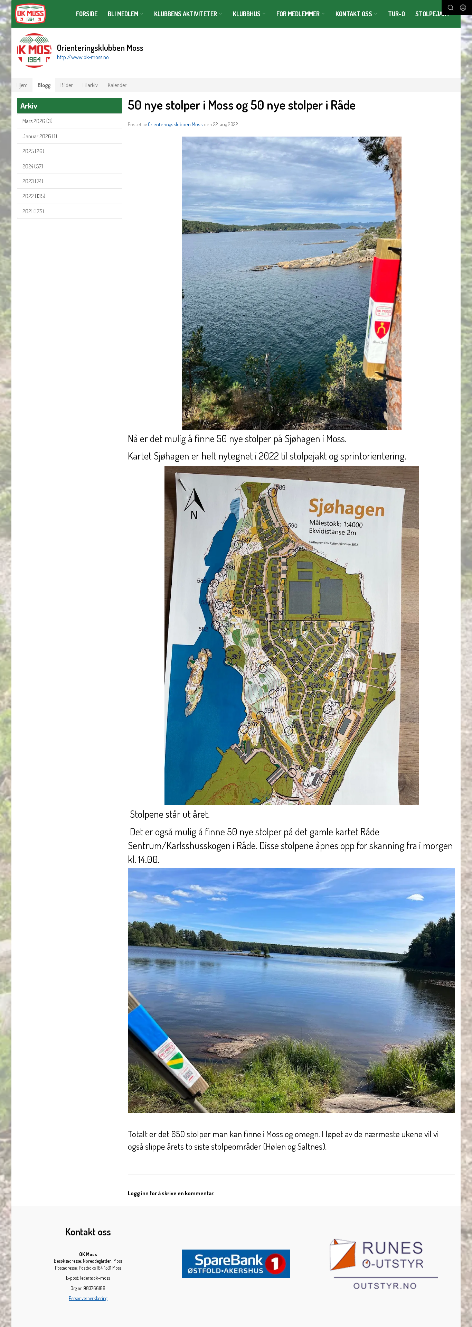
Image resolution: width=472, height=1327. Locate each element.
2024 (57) (32, 166)
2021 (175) (33, 211)
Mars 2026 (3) (37, 121)
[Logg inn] (463, 7)
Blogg (44, 85)
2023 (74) (32, 181)
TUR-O (396, 14)
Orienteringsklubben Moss (175, 124)
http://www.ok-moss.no (83, 57)
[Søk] (450, 7)
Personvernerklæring (88, 1298)
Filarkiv (90, 85)
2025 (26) (33, 151)
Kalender (117, 85)
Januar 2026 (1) (39, 136)
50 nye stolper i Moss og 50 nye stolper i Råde (242, 104)
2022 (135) (33, 196)
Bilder (66, 85)
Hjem (22, 85)
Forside (86, 14)
